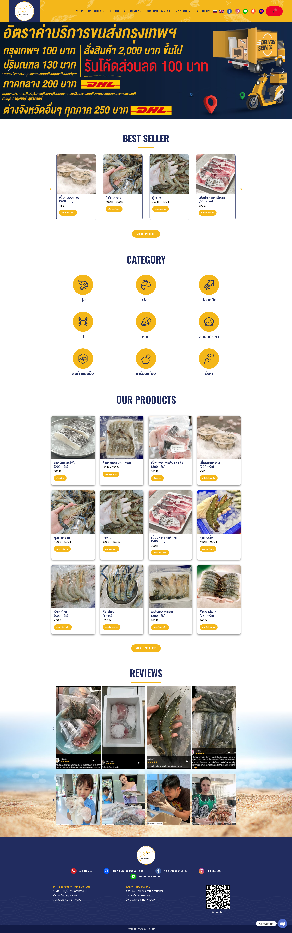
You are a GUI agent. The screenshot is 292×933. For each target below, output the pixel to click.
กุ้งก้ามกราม (67, 197)
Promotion (117, 11)
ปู (83, 336)
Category (94, 11)
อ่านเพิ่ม (60, 478)
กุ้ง (83, 299)
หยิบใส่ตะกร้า (161, 212)
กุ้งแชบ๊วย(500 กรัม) (61, 614)
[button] (51, 189)
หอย (146, 336)
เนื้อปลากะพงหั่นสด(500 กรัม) (165, 199)
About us (203, 11)
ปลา (146, 299)
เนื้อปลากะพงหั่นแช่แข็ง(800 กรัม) (167, 465)
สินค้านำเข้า (209, 336)
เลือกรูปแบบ (68, 209)
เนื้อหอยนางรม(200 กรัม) (210, 465)
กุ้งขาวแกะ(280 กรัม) (117, 463)
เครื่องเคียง (146, 373)
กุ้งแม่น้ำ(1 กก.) (108, 614)
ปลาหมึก (209, 299)
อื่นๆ (209, 373)
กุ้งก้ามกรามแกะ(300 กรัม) (162, 614)
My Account (183, 11)
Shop (79, 11)
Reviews (135, 11)
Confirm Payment (158, 11)
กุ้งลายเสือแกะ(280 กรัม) (209, 614)
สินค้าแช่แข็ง (83, 373)
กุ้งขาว (110, 197)
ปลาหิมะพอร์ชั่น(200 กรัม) (65, 465)
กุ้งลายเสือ (205, 197)
